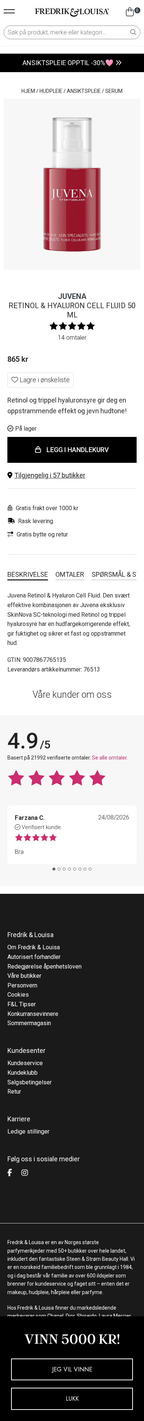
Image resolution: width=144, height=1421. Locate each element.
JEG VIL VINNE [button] (72, 1369)
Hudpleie (51, 91)
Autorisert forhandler (34, 956)
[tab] (53, 869)
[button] (72, 475)
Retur (14, 1091)
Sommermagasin (29, 1023)
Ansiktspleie (84, 91)
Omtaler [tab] (69, 574)
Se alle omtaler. (110, 758)
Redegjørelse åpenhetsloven (44, 966)
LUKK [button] (72, 1398)
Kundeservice (25, 1063)
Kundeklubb (22, 1072)
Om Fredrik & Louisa (33, 947)
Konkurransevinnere (32, 1013)
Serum (114, 91)
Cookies (18, 994)
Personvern (22, 985)
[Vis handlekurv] (130, 12)
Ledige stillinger (28, 1131)
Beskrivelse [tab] (27, 574)
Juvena (72, 296)
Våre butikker (24, 975)
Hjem (28, 91)
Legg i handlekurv (78, 450)
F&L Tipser (21, 1004)
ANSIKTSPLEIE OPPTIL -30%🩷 (68, 63)
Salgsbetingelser (29, 1082)
